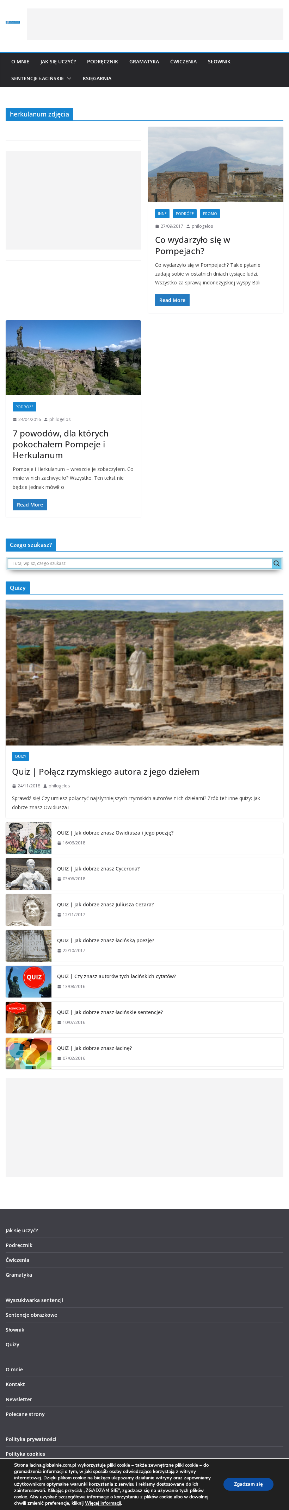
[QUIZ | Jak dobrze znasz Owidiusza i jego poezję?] (28, 838)
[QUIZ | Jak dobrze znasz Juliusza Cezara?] (28, 910)
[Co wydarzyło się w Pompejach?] (215, 164)
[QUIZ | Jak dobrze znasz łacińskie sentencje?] (28, 1017)
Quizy (20, 756)
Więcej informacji (103, 1503)
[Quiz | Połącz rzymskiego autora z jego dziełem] (144, 672)
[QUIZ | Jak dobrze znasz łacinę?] (28, 1053)
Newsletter (19, 1399)
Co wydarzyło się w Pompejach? (192, 245)
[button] (68, 78)
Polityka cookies (25, 1454)
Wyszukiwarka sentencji (34, 1300)
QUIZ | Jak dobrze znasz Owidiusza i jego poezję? (115, 832)
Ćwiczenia (183, 61)
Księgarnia (97, 78)
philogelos (202, 226)
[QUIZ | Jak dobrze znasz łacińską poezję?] (28, 946)
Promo (210, 213)
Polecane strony (25, 1414)
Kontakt (15, 1384)
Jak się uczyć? (58, 61)
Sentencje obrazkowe (31, 1314)
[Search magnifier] (277, 563)
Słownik (219, 61)
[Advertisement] (155, 24)
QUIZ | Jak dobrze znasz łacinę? (94, 1048)
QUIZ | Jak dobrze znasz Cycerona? (98, 868)
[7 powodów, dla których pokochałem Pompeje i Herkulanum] (73, 358)
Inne (162, 213)
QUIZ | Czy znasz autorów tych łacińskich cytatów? (116, 976)
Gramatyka (144, 61)
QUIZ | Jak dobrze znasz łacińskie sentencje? (110, 1012)
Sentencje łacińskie (37, 78)
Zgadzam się (248, 1484)
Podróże (185, 213)
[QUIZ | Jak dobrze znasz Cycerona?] (28, 874)
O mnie (20, 61)
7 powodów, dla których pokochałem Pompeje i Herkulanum (61, 444)
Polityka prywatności (31, 1439)
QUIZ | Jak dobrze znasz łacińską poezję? (105, 940)
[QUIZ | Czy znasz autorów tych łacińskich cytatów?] (28, 982)
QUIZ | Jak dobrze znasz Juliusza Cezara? (105, 904)
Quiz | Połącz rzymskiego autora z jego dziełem (106, 771)
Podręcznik (102, 61)
